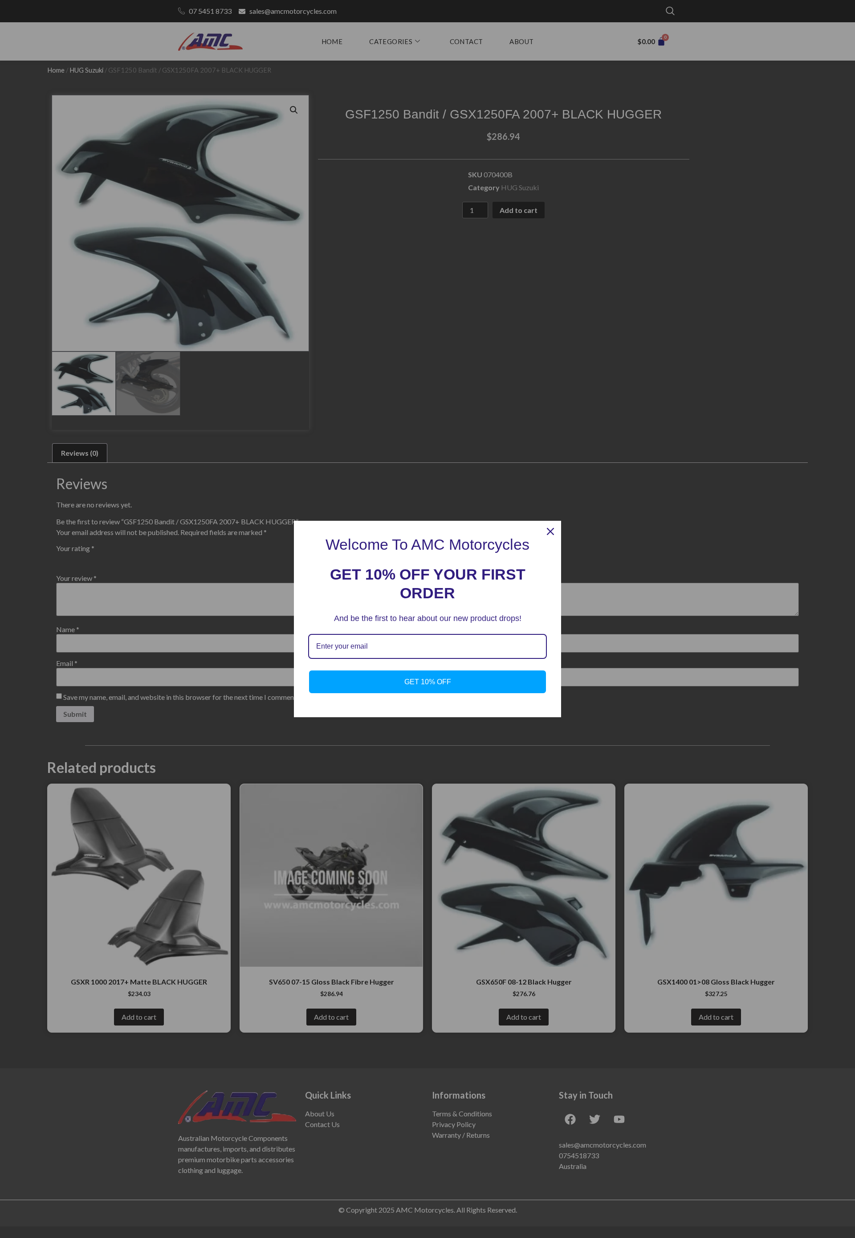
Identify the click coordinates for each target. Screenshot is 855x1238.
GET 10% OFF (427, 682)
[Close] (550, 531)
